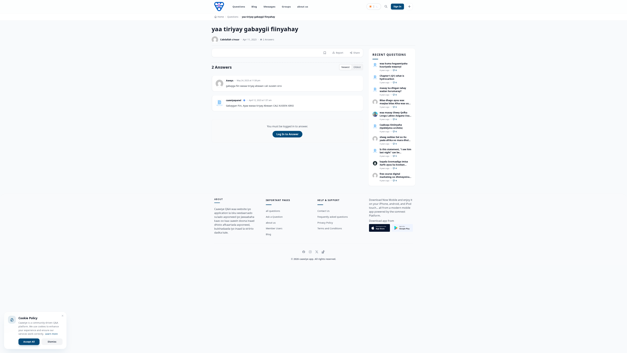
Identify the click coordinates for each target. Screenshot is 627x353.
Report (339, 52)
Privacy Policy (325, 222)
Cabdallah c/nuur (229, 39)
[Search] (386, 6)
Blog (254, 6)
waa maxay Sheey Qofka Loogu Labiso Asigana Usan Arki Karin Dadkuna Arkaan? (395, 117)
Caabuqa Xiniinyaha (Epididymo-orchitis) (391, 126)
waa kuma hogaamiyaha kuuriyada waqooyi (393, 65)
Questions (239, 6)
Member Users (274, 228)
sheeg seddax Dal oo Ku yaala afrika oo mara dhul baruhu (394, 140)
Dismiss (52, 341)
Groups (286, 6)
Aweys (229, 80)
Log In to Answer (287, 134)
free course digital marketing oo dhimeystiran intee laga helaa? (395, 177)
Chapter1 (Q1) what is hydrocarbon (392, 77)
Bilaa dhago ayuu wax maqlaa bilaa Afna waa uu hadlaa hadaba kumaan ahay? (394, 105)
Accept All (29, 341)
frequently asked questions (332, 216)
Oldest (357, 67)
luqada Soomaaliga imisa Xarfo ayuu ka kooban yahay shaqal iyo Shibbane (395, 164)
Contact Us (323, 210)
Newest (345, 67)
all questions (273, 210)
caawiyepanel (233, 100)
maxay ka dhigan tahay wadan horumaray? (393, 89)
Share (356, 52)
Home (220, 16)
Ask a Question (274, 216)
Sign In (397, 6)
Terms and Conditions (329, 228)
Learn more (51, 333)
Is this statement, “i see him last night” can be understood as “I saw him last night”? (395, 154)
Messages (269, 6)
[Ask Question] (409, 6)
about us (302, 6)
